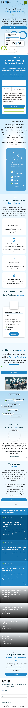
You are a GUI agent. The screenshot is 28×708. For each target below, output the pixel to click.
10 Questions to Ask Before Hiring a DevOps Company (13, 623)
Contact (14, 110)
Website (13, 106)
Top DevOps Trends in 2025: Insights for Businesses (12, 608)
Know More (16, 674)
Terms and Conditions (18, 705)
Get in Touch (14, 28)
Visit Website (14, 334)
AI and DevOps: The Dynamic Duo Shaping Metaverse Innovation (14, 548)
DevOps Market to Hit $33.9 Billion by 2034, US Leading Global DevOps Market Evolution (14, 592)
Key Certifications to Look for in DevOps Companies (13, 638)
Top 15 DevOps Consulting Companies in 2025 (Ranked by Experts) (13, 524)
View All (17, 186)
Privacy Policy (7, 705)
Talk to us (14, 500)
